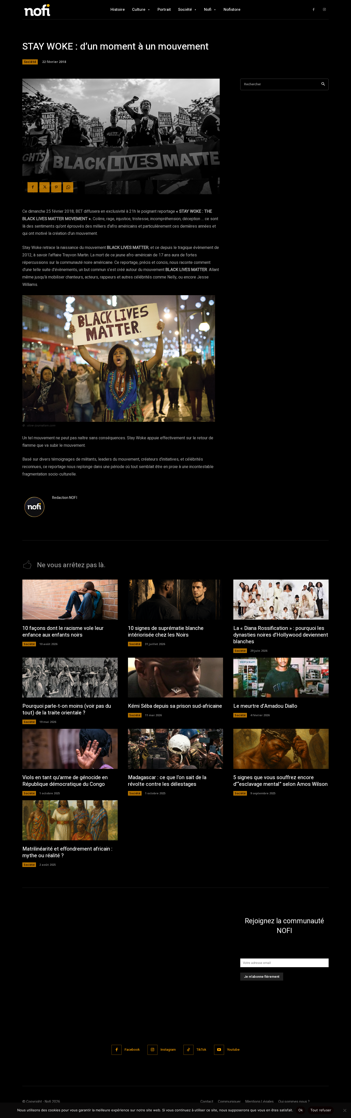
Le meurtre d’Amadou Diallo (265, 706)
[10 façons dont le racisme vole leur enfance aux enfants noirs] (70, 600)
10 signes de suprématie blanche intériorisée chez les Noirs (166, 632)
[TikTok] (188, 1050)
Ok (300, 1110)
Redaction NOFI (64, 497)
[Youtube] (219, 1050)
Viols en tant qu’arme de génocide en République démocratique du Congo (65, 781)
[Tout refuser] (344, 1110)
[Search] (323, 84)
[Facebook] (313, 9)
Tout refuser (320, 1110)
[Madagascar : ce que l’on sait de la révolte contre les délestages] (175, 749)
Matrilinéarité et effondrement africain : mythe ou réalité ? (67, 852)
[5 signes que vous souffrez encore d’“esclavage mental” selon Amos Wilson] (281, 749)
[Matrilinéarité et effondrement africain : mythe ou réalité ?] (70, 820)
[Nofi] (50, 9)
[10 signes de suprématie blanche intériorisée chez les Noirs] (175, 600)
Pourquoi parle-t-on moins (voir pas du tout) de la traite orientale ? (66, 709)
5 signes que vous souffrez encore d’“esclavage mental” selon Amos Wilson (280, 781)
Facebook (132, 1049)
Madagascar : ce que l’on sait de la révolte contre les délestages (167, 781)
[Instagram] (324, 9)
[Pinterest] (56, 187)
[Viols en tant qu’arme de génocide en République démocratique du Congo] (70, 749)
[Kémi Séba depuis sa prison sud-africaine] (175, 678)
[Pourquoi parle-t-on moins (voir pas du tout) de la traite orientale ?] (70, 678)
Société (30, 62)
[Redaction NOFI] (34, 507)
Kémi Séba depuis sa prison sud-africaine (175, 706)
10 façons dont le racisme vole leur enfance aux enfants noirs (63, 632)
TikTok (201, 1049)
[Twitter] (44, 187)
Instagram (168, 1049)
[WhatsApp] (68, 187)
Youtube (233, 1049)
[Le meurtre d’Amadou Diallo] (281, 678)
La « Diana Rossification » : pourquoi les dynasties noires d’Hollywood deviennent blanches (280, 635)
